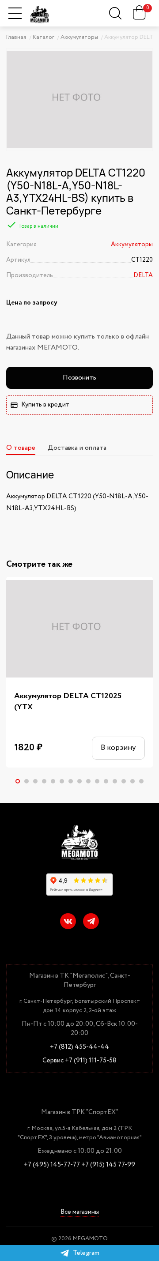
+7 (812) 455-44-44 (79, 1047)
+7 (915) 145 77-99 (108, 1165)
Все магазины (80, 1212)
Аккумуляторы (132, 244)
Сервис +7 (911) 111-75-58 (79, 1060)
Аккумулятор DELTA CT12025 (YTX (67, 702)
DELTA (143, 275)
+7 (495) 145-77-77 (52, 1165)
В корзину (118, 747)
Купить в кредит (45, 405)
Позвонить (79, 378)
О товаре (20, 448)
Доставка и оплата (77, 448)
